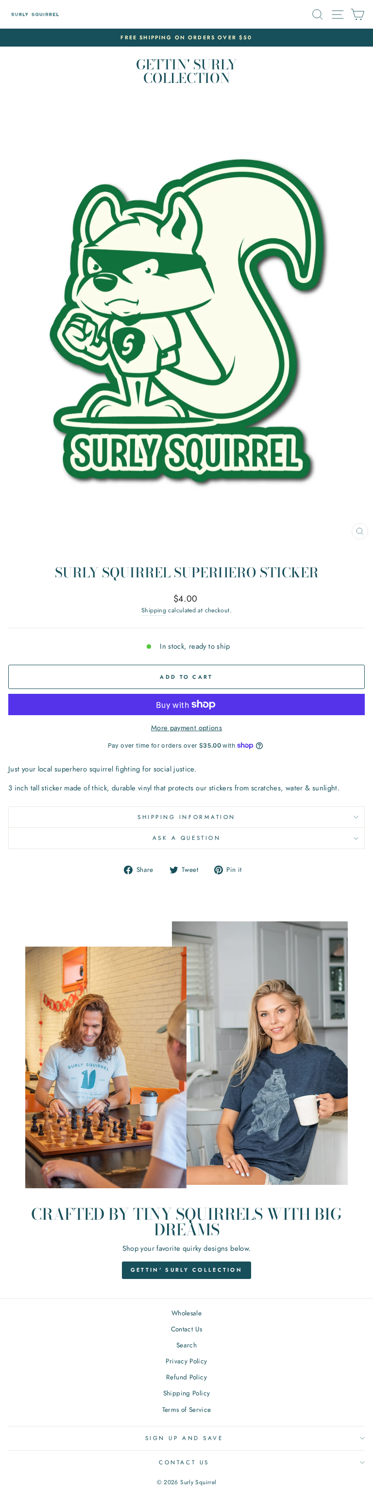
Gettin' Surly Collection (186, 1270)
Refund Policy (186, 1377)
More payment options (186, 727)
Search (186, 1345)
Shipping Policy (186, 1393)
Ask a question (186, 838)
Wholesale (186, 1313)
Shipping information (186, 817)
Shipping (153, 610)
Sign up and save (184, 1438)
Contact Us (187, 1329)
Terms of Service (186, 1409)
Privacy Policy (186, 1361)
